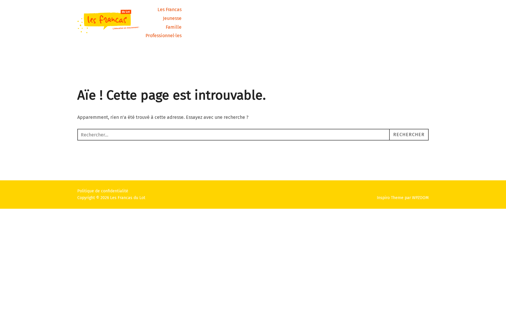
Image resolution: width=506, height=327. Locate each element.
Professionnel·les (164, 35)
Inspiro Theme (390, 197)
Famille (174, 27)
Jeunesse (172, 18)
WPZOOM (420, 197)
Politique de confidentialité (102, 191)
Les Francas (170, 9)
